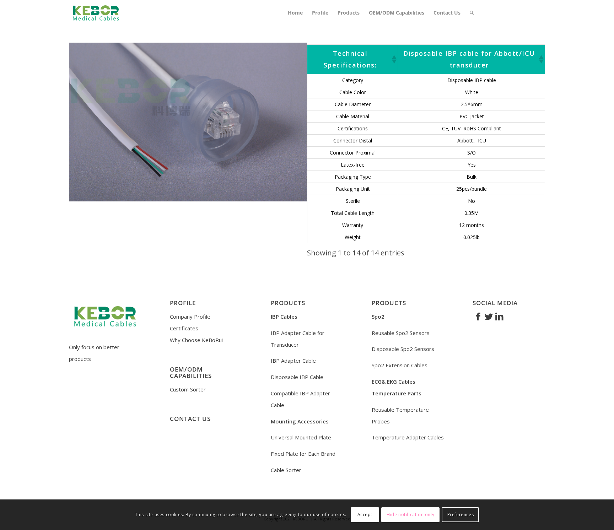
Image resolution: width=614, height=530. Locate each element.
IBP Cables (284, 316)
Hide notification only (410, 515)
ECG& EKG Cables (393, 381)
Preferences (460, 515)
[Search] (471, 12)
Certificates (184, 328)
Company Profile (190, 316)
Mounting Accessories (300, 421)
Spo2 (378, 316)
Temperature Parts (396, 393)
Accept (365, 515)
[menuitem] (295, 12)
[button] (393, 59)
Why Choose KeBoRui (196, 340)
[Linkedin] (499, 316)
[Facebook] (478, 316)
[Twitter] (488, 316)
